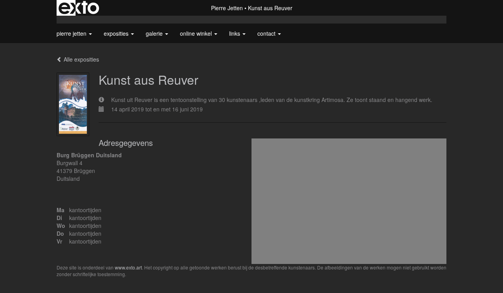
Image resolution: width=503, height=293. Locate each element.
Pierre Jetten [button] (72, 33)
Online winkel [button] (196, 33)
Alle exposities (80, 59)
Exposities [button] (117, 33)
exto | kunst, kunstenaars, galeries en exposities (79, 8)
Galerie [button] (155, 33)
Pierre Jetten (227, 8)
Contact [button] (267, 33)
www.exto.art (128, 267)
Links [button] (235, 33)
